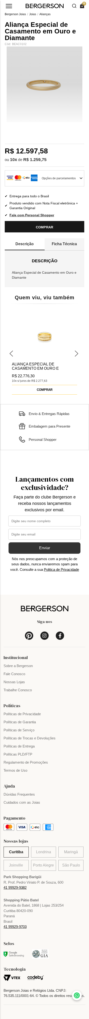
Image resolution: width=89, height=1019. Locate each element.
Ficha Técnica (64, 244)
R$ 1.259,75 (35, 159)
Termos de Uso (15, 770)
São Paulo (71, 865)
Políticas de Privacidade (22, 714)
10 (13, 159)
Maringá (71, 852)
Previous (11, 352)
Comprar (44, 227)
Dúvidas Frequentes (19, 794)
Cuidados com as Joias (22, 802)
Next (77, 352)
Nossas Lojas (14, 682)
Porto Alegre (43, 865)
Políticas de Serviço (19, 730)
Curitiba (16, 852)
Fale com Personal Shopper (31, 215)
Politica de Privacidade (61, 569)
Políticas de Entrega (19, 746)
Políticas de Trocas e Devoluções (30, 738)
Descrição (24, 244)
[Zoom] (44, 84)
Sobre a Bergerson (18, 666)
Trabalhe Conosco (18, 690)
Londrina (43, 852)
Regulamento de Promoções (26, 762)
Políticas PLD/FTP (18, 754)
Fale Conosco (14, 674)
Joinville (16, 865)
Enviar (44, 548)
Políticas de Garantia (20, 722)
